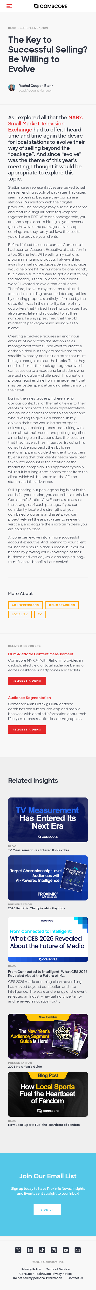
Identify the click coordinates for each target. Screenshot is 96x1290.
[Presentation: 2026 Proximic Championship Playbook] (48, 877)
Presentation (20, 904)
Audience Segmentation (29, 697)
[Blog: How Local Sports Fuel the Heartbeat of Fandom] (48, 1094)
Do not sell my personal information (37, 1278)
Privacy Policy (31, 1269)
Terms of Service (58, 1269)
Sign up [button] (47, 1209)
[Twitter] (18, 1252)
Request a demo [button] (27, 680)
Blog (12, 28)
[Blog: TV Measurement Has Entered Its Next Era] (48, 819)
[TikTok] (42, 1252)
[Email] (78, 1252)
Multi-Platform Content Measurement (40, 654)
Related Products (24, 646)
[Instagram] (54, 1252)
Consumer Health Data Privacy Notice (45, 1274)
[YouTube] (66, 1252)
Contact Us (75, 1278)
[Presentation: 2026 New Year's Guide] (48, 1036)
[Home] (50, 6)
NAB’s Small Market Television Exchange (45, 123)
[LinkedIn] (30, 1252)
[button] (9, 6)
